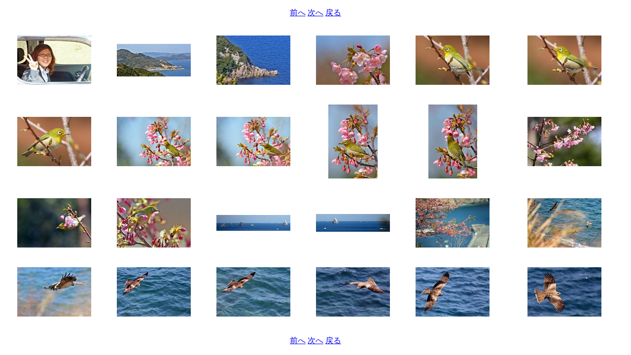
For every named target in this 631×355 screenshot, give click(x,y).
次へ (315, 12)
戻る (333, 12)
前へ (298, 12)
